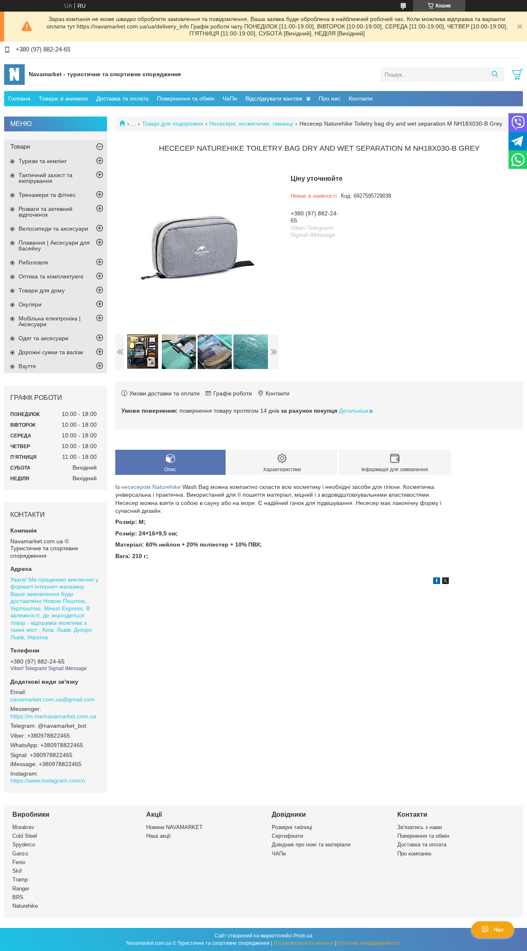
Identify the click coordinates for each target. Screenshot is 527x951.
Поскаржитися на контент (303, 943)
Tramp (20, 879)
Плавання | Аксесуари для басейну (54, 245)
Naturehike (166, 487)
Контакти (361, 98)
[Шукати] (494, 74)
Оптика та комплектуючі (51, 276)
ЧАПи (279, 854)
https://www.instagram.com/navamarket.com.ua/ (51, 780)
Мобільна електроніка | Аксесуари (50, 321)
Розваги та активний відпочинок (45, 212)
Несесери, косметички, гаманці (251, 123)
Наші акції (158, 836)
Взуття (27, 366)
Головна (19, 98)
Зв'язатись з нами (419, 827)
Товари (20, 146)
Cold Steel (24, 836)
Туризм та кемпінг (43, 161)
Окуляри (30, 304)
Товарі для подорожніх (172, 123)
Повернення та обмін (186, 98)
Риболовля (33, 262)
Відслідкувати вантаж (273, 98)
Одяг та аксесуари (43, 338)
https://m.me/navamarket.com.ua (53, 716)
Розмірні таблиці (292, 827)
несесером (136, 487)
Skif (17, 871)
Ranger (20, 889)
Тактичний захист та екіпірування (45, 178)
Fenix (19, 862)
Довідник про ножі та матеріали (311, 844)
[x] (445, 582)
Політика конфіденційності (369, 943)
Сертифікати (287, 836)
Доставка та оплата (122, 98)
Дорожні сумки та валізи (51, 352)
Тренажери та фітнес (47, 195)
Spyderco (23, 844)
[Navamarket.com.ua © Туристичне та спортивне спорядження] (14, 74)
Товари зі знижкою (63, 98)
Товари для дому (42, 290)
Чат (499, 929)
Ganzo (20, 854)
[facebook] (436, 582)
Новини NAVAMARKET (174, 827)
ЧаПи (230, 98)
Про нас (329, 98)
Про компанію (414, 854)
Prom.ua (303, 936)
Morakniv (23, 827)
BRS (17, 897)
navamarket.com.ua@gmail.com (52, 699)
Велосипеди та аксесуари (53, 228)
